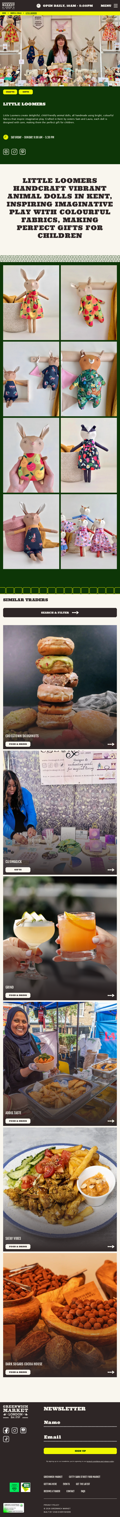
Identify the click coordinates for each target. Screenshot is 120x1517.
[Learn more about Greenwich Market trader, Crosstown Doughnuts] (60, 687)
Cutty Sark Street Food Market (84, 1476)
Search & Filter (55, 612)
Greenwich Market (53, 1476)
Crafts (10, 92)
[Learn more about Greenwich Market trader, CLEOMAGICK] (60, 813)
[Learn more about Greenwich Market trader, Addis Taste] (60, 1064)
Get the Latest (83, 1484)
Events (66, 1484)
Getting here (50, 1484)
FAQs (83, 1491)
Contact (70, 1491)
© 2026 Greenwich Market (57, 1508)
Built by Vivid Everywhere (57, 1512)
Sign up (80, 1451)
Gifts (26, 92)
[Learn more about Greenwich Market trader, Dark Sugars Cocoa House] (60, 1315)
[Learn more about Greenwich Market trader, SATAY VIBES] (60, 1189)
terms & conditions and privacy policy (100, 1461)
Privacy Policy (51, 1505)
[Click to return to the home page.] (8, 5)
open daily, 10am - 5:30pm (68, 5)
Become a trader (52, 1491)
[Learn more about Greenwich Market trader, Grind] (60, 938)
